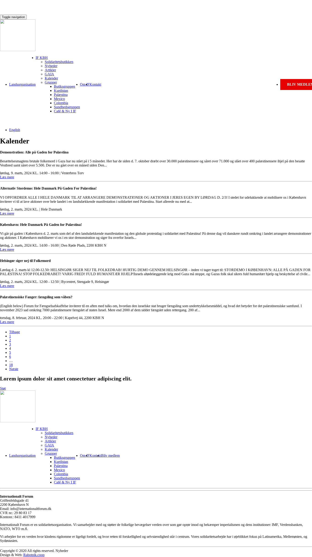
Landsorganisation (22, 84)
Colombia (61, 103)
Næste (13, 369)
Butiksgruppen (64, 86)
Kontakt (95, 84)
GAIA (49, 74)
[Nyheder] (17, 50)
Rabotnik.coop (34, 555)
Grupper (51, 82)
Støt (3, 388)
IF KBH (42, 58)
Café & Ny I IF (65, 111)
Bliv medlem (110, 455)
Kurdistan (61, 90)
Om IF (85, 84)
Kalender (51, 78)
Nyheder (51, 66)
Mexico (59, 99)
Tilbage (14, 332)
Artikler (50, 70)
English (14, 130)
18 (11, 365)
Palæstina (61, 95)
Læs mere (7, 177)
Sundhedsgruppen (67, 107)
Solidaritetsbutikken (59, 62)
